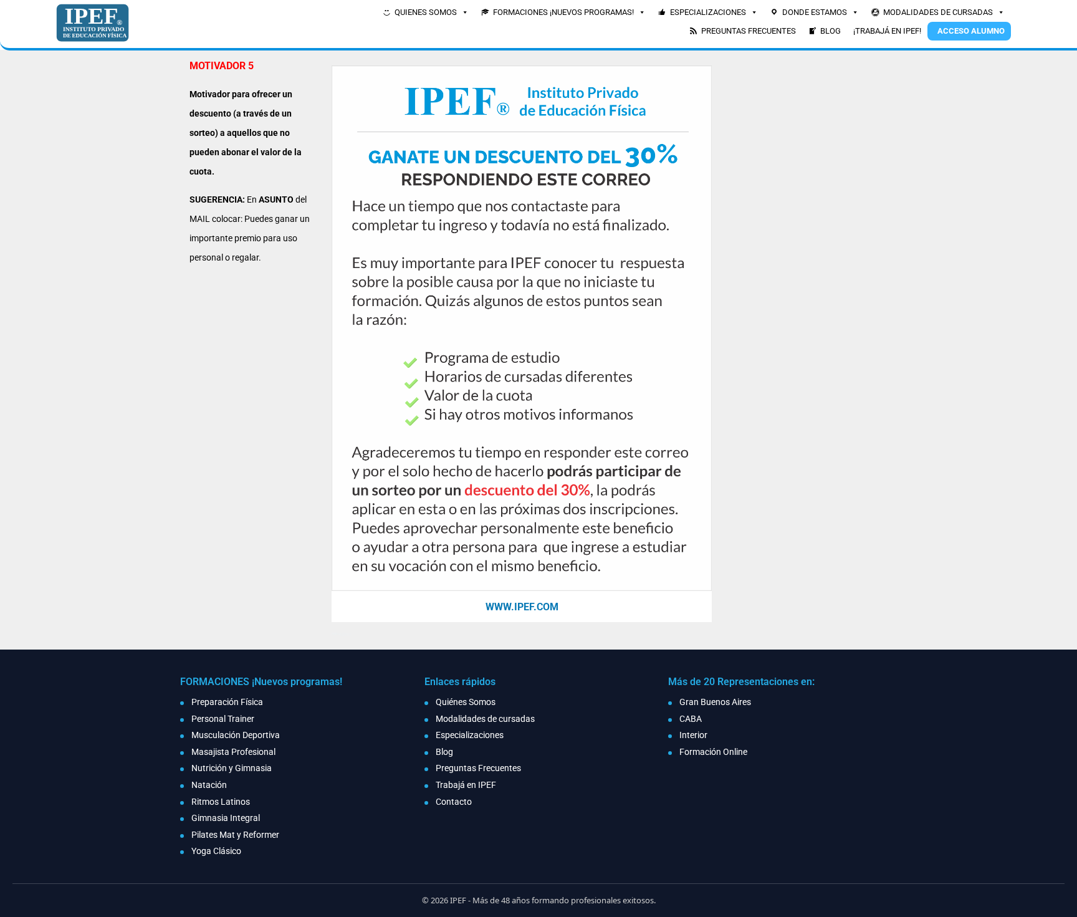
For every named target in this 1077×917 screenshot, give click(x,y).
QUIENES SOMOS (426, 12)
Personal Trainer (222, 719)
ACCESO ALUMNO (971, 31)
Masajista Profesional (233, 752)
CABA (690, 719)
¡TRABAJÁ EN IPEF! (887, 31)
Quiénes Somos (465, 702)
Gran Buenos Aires (715, 702)
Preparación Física (227, 702)
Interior (693, 735)
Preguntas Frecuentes (478, 768)
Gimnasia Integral (225, 818)
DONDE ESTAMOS (814, 12)
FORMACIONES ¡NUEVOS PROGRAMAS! (563, 12)
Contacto (454, 802)
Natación (209, 785)
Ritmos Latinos (220, 802)
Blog (444, 752)
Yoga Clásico (216, 851)
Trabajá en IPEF (466, 785)
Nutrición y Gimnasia (231, 768)
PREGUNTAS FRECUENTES (748, 31)
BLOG (830, 31)
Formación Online (713, 752)
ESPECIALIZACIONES (708, 12)
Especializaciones (470, 735)
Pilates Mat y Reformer (235, 835)
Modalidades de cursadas (485, 719)
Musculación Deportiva (235, 735)
